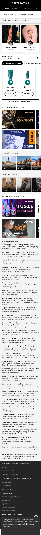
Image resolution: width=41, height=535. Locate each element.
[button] (10, 14)
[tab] (5, 8)
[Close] (36, 531)
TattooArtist (20, 3)
